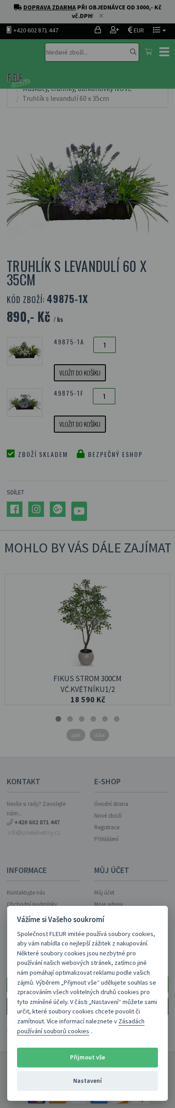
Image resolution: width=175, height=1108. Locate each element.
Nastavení (87, 1081)
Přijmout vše (87, 1057)
